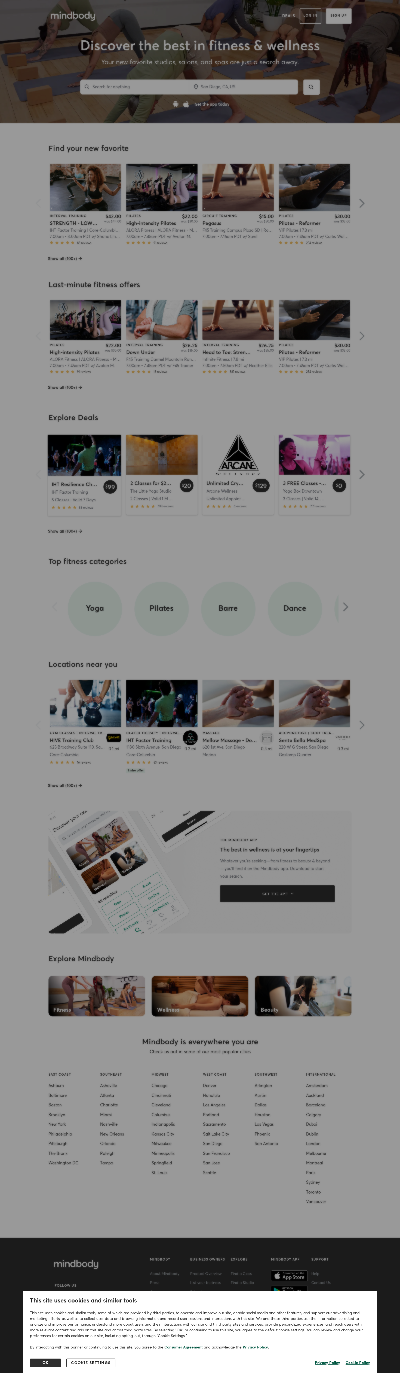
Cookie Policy (358, 1363)
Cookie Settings (91, 1363)
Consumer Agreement (183, 1347)
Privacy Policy (255, 1347)
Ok (45, 1363)
